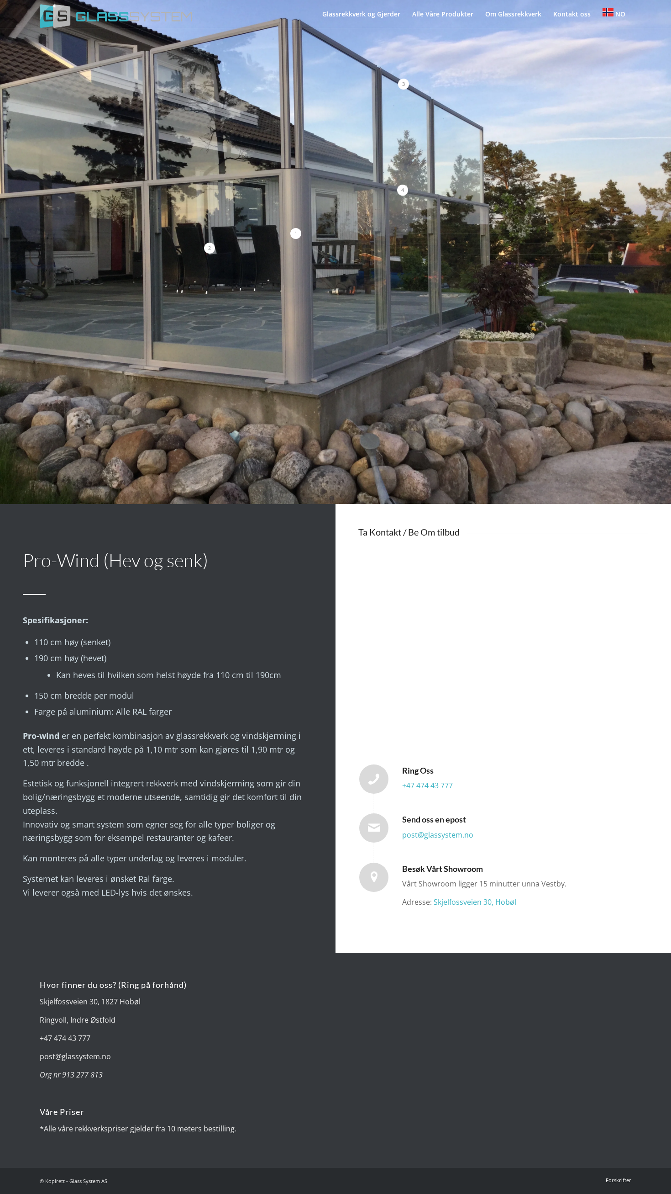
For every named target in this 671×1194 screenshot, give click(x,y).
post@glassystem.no (437, 835)
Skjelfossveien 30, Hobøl (475, 902)
